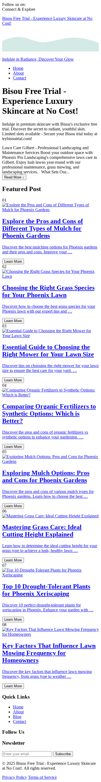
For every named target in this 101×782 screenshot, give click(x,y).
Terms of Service (42, 777)
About (18, 712)
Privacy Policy (14, 777)
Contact (19, 721)
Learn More (13, 262)
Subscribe (63, 754)
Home (18, 707)
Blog (17, 716)
